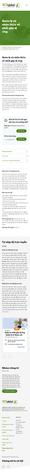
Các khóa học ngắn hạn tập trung (10, 49)
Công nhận (5, 439)
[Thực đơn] (26, 5)
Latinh (17, 429)
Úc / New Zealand (20, 422)
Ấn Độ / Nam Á (20, 427)
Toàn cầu (18, 417)
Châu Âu (18, 424)
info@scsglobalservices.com (20, 410)
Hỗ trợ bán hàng (10, 136)
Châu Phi (18, 420)
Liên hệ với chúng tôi (9, 391)
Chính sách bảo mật (8, 436)
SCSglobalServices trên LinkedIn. (3, 466)
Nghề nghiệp (6, 417)
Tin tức (4, 421)
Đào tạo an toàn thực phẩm (14, 47)
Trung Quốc (19, 426)
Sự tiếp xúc (21, 131)
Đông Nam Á (19, 433)
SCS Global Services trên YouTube (8, 466)
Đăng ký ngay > (21, 347)
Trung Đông (19, 431)
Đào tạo (7, 125)
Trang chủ (4, 47)
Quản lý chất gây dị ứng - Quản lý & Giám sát (15, 333)
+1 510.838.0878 (9, 140)
